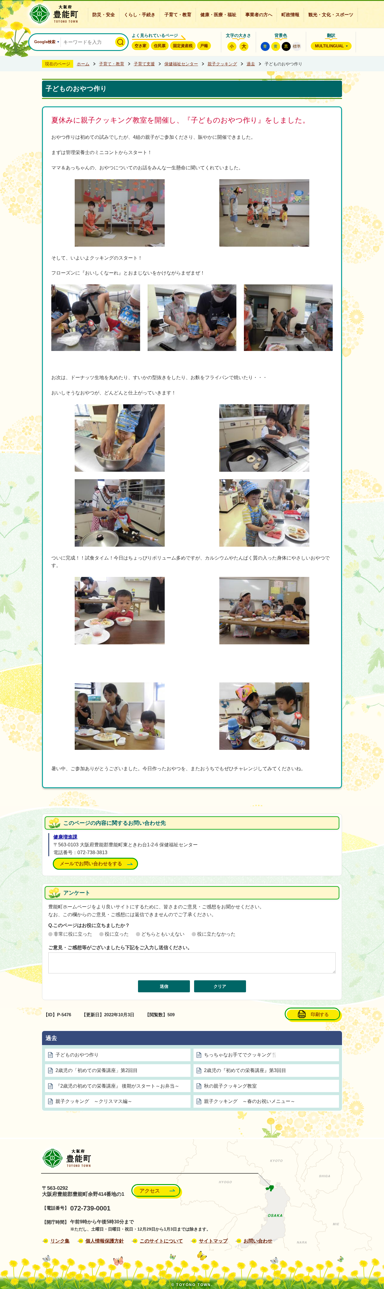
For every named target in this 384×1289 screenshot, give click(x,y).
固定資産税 (183, 45)
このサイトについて (161, 1240)
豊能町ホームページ (52, 14)
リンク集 (60, 1240)
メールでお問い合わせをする (91, 863)
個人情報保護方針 (105, 1240)
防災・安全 (103, 14)
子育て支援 (144, 63)
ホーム (83, 63)
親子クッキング (222, 63)
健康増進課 (65, 836)
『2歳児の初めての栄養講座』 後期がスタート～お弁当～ (117, 1086)
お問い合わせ (258, 1240)
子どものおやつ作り (77, 1054)
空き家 (140, 45)
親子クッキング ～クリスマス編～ (94, 1101)
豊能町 (65, 1158)
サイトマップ (213, 1240)
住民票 (160, 45)
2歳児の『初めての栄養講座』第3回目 (245, 1070)
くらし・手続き (139, 14)
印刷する (320, 1014)
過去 (251, 63)
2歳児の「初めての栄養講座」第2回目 (97, 1070)
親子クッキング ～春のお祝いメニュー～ (249, 1101)
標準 (297, 46)
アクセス (150, 1191)
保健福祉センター (181, 63)
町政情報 (290, 14)
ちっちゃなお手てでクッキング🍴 (240, 1054)
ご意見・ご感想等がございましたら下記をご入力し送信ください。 (120, 947)
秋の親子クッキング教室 (230, 1086)
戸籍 (204, 45)
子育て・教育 (177, 14)
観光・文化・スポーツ (330, 14)
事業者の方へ (258, 14)
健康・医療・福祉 (218, 14)
